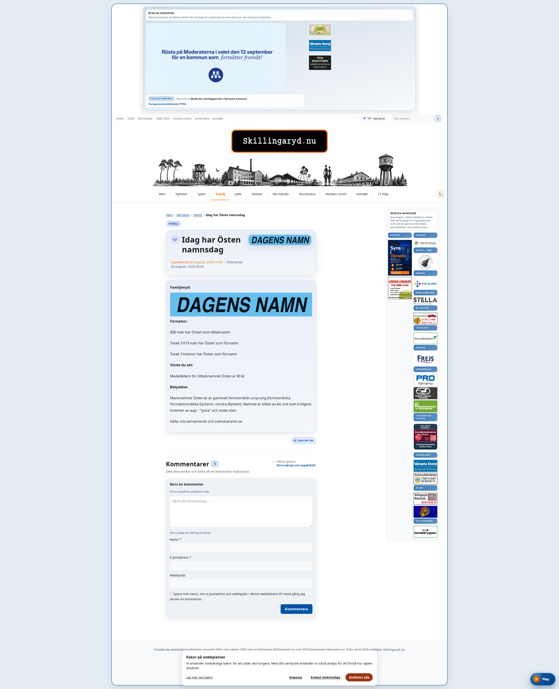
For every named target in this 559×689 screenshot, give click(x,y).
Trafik (131, 118)
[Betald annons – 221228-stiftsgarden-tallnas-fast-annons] (425, 262)
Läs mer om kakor (199, 677)
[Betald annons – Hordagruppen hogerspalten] (425, 532)
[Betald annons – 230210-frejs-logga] (425, 359)
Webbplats (177, 575)
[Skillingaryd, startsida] (279, 141)
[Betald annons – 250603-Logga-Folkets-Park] (425, 243)
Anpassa (295, 677)
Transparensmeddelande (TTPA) (167, 104)
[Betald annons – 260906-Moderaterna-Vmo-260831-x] (225, 58)
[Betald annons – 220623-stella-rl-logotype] (425, 301)
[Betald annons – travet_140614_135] (425, 393)
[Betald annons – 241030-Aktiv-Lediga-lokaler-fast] (400, 288)
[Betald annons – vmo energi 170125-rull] (425, 466)
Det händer (145, 118)
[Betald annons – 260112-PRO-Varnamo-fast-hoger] (425, 380)
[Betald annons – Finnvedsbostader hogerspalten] (425, 338)
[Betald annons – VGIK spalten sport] (425, 512)
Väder (120, 118)
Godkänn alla (359, 677)
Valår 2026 (162, 118)
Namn (175, 539)
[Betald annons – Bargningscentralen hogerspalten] (425, 319)
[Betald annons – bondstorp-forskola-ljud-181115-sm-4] (319, 62)
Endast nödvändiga (325, 677)
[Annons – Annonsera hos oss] (400, 258)
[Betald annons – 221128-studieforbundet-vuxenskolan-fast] (425, 406)
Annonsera (202, 118)
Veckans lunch (182, 118)
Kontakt (218, 118)
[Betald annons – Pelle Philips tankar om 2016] (319, 46)
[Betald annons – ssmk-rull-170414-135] (425, 499)
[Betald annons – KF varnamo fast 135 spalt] (425, 478)
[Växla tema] (440, 194)
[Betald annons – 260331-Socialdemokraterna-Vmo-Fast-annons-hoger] (425, 436)
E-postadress (180, 557)
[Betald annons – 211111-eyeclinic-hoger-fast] (425, 283)
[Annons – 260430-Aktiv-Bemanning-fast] (319, 30)
